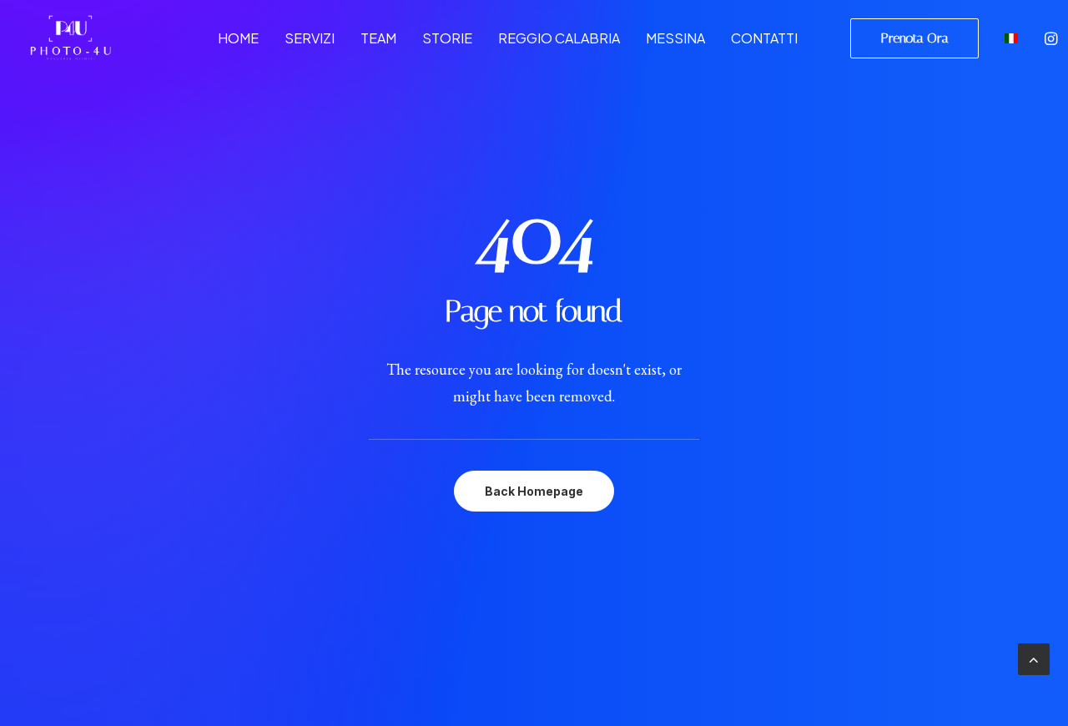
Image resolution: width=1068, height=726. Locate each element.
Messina (675, 38)
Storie (447, 38)
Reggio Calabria (559, 38)
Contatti (764, 38)
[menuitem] (238, 38)
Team (378, 38)
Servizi (310, 38)
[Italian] (1009, 38)
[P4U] (70, 38)
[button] (1052, 38)
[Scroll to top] (1034, 657)
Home (238, 38)
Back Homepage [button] (534, 491)
